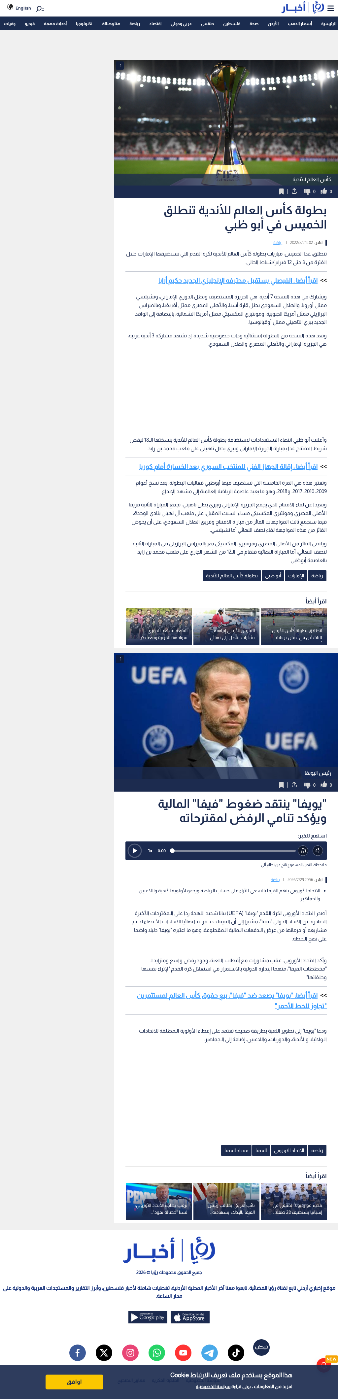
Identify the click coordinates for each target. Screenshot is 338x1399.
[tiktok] (236, 1353)
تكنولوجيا (84, 23)
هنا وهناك (111, 23)
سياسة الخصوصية (213, 1386)
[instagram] (130, 1353)
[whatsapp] (157, 1353)
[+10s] (318, 851)
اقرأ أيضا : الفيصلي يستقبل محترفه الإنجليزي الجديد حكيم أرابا (238, 280)
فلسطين (231, 23)
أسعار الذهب (300, 23)
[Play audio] (134, 850)
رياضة (134, 23)
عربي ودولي (181, 23)
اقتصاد (155, 23)
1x (150, 850)
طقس (207, 23)
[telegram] (209, 1353)
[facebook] (77, 1353)
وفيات (10, 23)
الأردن (273, 23)
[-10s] (303, 851)
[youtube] (183, 1353)
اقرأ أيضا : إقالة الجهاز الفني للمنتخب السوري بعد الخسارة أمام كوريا (228, 466)
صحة (254, 23)
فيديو (30, 23)
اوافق (74, 1382)
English (23, 8)
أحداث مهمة (55, 23)
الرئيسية (328, 23)
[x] (104, 1353)
